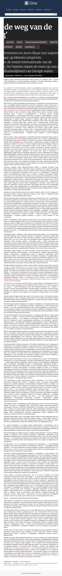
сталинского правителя (41, 548)
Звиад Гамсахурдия (9, 565)
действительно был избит (11, 279)
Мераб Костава (27, 565)
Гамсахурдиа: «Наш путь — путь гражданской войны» (24, 75)
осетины (35, 565)
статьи (11, 79)
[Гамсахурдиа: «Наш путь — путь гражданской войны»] (31, 48)
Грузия (56, 563)
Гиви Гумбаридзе (48, 563)
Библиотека (47, 9)
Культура (23, 9)
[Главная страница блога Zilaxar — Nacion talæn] (31, 2)
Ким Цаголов (19, 565)
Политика (9, 9)
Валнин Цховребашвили (36, 563)
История (16, 9)
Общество (31, 9)
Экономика (39, 9)
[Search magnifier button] (56, 14)
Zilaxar (9, 563)
